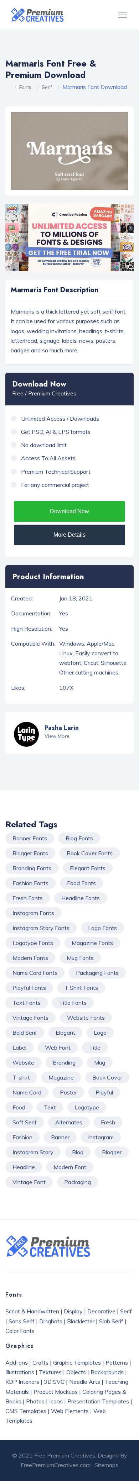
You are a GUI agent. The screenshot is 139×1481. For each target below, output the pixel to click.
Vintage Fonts (30, 1017)
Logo (100, 1032)
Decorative (101, 1311)
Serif (47, 87)
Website (23, 1062)
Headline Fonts (80, 898)
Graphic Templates (77, 1362)
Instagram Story (32, 1152)
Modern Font (69, 1167)
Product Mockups (56, 1391)
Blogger (112, 1152)
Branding (64, 1062)
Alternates (68, 1122)
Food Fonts (81, 883)
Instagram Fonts (33, 913)
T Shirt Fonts (81, 987)
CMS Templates (25, 1410)
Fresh (108, 1122)
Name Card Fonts (34, 972)
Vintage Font (29, 1182)
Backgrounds (107, 1372)
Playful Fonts (29, 987)
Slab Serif (111, 1321)
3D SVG (54, 1381)
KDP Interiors (22, 1381)
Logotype (86, 1107)
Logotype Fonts (32, 942)
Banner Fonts (29, 838)
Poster (68, 1092)
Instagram (101, 1137)
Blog (77, 1152)
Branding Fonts (31, 868)
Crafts (40, 1362)
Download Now (69, 511)
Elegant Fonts (87, 868)
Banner (60, 1137)
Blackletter (80, 1321)
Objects (76, 1372)
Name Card (26, 1092)
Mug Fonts (80, 957)
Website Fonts (86, 1017)
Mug (99, 1062)
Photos (35, 1401)
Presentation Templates (98, 1401)
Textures (50, 1372)
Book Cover (107, 1077)
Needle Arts (84, 1381)
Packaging (77, 1182)
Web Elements (70, 1410)
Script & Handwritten (32, 1311)
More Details (69, 535)
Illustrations (19, 1372)
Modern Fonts (30, 957)
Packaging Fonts (97, 972)
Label (19, 1047)
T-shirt (21, 1077)
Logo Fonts (102, 927)
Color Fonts (20, 1330)
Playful (104, 1092)
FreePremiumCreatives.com (56, 1465)
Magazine (61, 1077)
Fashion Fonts (30, 883)
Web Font (58, 1047)
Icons (56, 1401)
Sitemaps (106, 1465)
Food (18, 1107)
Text (50, 1107)
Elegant (65, 1032)
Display (73, 1311)
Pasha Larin (62, 727)
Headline (23, 1167)
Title (95, 1047)
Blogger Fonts (30, 853)
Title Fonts (73, 1002)
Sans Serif (22, 1321)
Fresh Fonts (27, 898)
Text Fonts (26, 1002)
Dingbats (50, 1321)
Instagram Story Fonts (41, 927)
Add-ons (16, 1362)
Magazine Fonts (92, 942)
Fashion (22, 1137)
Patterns (116, 1362)
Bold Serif (24, 1032)
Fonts (25, 87)
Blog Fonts (79, 838)
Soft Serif (24, 1122)
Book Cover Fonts (90, 853)
